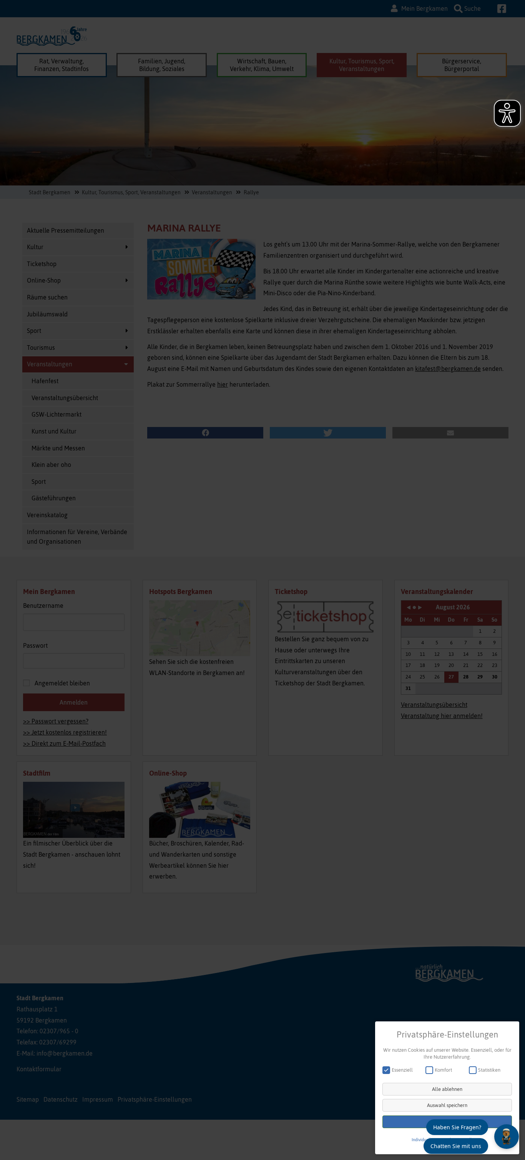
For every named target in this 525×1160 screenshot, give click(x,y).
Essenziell (402, 1070)
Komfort (443, 1070)
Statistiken (489, 1070)
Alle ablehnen (447, 1089)
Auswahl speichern (447, 1105)
